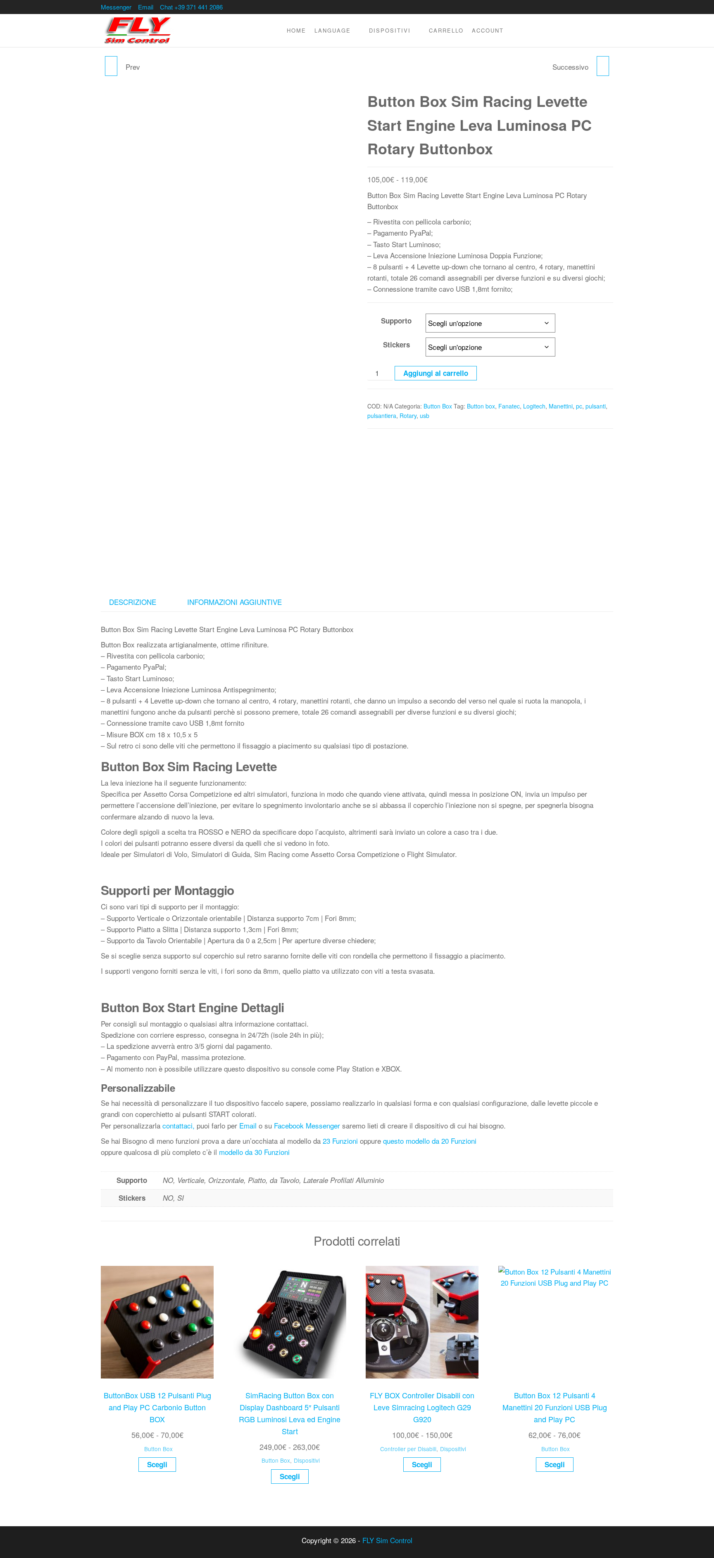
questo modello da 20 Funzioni (429, 1140)
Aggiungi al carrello (435, 373)
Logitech (534, 406)
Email (145, 6)
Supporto (396, 321)
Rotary (408, 415)
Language (332, 30)
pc (579, 406)
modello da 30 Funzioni (254, 1152)
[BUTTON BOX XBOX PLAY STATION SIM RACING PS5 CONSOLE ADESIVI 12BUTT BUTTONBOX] (603, 66)
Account (488, 30)
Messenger (116, 6)
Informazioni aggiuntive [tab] (234, 602)
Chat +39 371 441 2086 (191, 6)
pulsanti (595, 406)
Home (296, 30)
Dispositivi (390, 30)
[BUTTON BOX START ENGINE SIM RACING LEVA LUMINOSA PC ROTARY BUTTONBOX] (111, 66)
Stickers (396, 344)
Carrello (446, 30)
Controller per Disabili (408, 1449)
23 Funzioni (340, 1140)
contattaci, (178, 1125)
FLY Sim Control (387, 1540)
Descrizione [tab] (132, 602)
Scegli (157, 1464)
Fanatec (509, 406)
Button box (481, 406)
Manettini (561, 406)
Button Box (438, 406)
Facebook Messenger (307, 1125)
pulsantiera (381, 415)
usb (424, 415)
